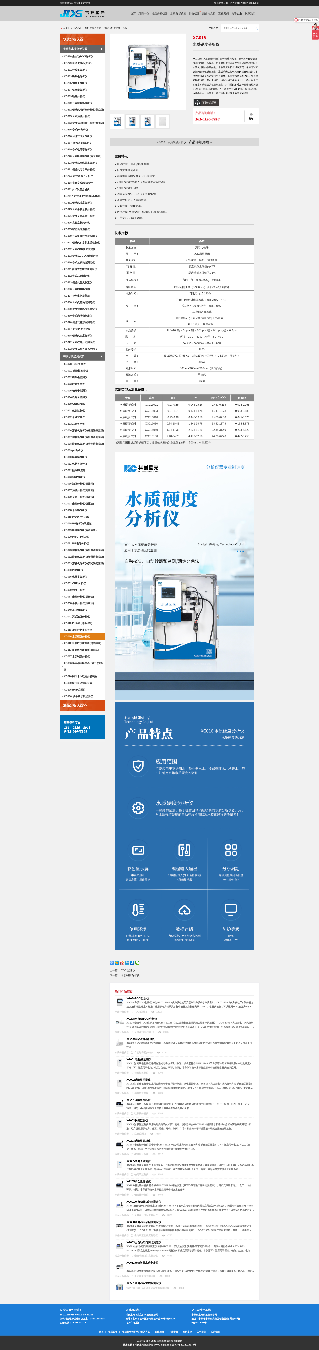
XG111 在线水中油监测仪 (78, 629)
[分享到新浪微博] (122, 963)
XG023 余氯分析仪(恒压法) (79, 503)
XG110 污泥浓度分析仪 (77, 516)
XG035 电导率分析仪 (75, 576)
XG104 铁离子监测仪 (75, 397)
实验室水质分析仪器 (75, 48)
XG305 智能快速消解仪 (77, 229)
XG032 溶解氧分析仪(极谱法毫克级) (84, 556)
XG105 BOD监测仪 (74, 689)
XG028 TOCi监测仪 (75, 364)
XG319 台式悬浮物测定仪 (78, 315)
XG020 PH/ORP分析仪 (76, 536)
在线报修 (159, 1331)
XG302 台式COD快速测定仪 (79, 249)
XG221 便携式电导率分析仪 (79, 169)
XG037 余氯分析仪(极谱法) (79, 596)
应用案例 (187, 1331)
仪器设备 (113, 1331)
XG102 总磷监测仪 (74, 417)
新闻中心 (143, 13)
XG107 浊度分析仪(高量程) (79, 490)
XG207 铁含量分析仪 (75, 89)
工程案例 (223, 13)
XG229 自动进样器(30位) (78, 63)
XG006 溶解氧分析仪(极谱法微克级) (84, 430)
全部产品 (75, 28)
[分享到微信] (137, 963)
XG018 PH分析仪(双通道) (78, 523)
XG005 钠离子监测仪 (75, 390)
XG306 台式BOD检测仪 (77, 289)
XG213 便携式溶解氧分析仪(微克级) (84, 122)
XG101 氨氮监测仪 (74, 410)
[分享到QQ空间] (117, 963)
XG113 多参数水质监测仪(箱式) (81, 649)
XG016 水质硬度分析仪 (77, 636)
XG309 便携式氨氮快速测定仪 (80, 309)
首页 (133, 13)
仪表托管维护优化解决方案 (136, 1331)
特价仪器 (194, 13)
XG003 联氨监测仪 (74, 383)
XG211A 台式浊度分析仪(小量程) (82, 196)
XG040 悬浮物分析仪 (75, 609)
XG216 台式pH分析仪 (76, 129)
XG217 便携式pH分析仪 (77, 142)
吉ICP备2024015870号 (184, 1344)
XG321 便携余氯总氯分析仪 (79, 216)
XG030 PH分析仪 (73, 570)
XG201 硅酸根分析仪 (75, 69)
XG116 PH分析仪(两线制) (78, 623)
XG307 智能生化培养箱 (77, 295)
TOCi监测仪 (127, 970)
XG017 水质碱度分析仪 (77, 656)
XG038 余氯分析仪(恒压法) (79, 603)
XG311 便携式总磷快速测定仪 (80, 269)
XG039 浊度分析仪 (74, 590)
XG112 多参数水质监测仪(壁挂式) (82, 643)
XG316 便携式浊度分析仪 (78, 136)
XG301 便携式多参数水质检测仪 (82, 242)
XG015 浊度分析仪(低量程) (79, 483)
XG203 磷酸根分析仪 (75, 76)
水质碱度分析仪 (130, 975)
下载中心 (173, 1331)
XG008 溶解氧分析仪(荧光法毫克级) (84, 443)
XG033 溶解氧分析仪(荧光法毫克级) (84, 563)
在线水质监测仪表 (91, 28)
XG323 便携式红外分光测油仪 (80, 348)
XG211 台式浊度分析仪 (77, 189)
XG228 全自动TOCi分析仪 (78, 56)
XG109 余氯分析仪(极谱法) (79, 496)
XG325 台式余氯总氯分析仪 (79, 209)
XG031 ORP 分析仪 (75, 583)
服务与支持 (208, 13)
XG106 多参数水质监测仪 (78, 696)
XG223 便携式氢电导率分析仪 (80, 162)
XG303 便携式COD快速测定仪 (81, 255)
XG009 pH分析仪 (73, 450)
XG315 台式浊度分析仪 (77, 116)
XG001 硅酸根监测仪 (76, 370)
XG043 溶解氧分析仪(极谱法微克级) (84, 550)
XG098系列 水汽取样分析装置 (80, 676)
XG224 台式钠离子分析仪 (78, 176)
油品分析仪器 (160, 13)
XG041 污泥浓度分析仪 (77, 616)
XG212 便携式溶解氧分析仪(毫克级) (84, 109)
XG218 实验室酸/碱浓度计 (78, 182)
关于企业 (236, 13)
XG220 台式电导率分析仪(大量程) (82, 156)
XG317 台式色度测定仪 (77, 328)
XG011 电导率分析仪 (75, 463)
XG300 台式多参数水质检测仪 (80, 235)
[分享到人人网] (132, 963)
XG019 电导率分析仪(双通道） (81, 530)
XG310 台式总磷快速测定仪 (79, 262)
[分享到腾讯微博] (127, 963)
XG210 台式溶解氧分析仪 (78, 103)
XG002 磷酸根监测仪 (75, 377)
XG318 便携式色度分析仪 (78, 335)
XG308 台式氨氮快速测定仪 (79, 302)
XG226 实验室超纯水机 (77, 222)
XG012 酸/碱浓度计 (74, 470)
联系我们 (250, 13)
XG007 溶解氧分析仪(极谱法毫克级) (84, 437)
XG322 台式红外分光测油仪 (79, 342)
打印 (251, 118)
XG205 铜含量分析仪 (75, 83)
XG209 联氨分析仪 (74, 96)
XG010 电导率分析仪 (75, 457)
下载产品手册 (209, 102)
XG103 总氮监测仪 (74, 423)
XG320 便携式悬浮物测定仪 (79, 322)
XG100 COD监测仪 (74, 403)
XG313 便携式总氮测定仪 (78, 282)
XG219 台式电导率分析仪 (78, 149)
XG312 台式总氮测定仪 (77, 275)
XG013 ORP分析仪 (74, 477)
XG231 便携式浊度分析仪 (78, 202)
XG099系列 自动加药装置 (78, 683)
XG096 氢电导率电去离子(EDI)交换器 (83, 666)
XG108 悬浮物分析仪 (75, 510)
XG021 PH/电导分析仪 (76, 543)
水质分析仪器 (178, 13)
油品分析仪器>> (75, 705)
